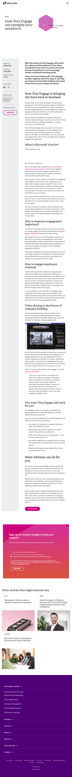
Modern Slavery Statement (59, 760)
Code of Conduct (18, 760)
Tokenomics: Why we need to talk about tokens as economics (17, 601)
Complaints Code (40, 762)
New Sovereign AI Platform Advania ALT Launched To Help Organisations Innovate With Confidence (53, 603)
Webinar (7, 634)
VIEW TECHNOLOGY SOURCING (13, 692)
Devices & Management (12, 704)
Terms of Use (36, 561)
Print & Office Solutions (12, 708)
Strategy (6, 101)
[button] (4, 87)
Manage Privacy (36, 766)
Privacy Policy (47, 561)
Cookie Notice (47, 760)
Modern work (8, 98)
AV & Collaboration (11, 700)
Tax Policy (31, 762)
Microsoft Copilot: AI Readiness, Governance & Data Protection (18, 639)
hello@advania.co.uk (23, 564)
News (41, 596)
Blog (7, 17)
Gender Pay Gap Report (29, 760)
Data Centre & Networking (13, 695)
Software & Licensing (11, 712)
